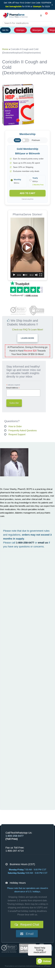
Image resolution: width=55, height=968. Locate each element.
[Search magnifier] (49, 25)
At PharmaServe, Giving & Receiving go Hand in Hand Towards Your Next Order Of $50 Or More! (27, 350)
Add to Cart (27, 193)
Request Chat (28, 924)
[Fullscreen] (40, 274)
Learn (27, 338)
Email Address (13, 388)
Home (5, 49)
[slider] (25, 275)
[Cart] (45, 15)
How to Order (15, 426)
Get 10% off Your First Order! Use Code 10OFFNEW (27, 2)
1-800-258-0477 (25, 542)
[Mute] (36, 274)
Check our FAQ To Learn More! (27, 329)
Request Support (16, 434)
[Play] (14, 274)
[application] (27, 248)
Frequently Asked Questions (22, 430)
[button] (27, 247)
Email (28, 933)
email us (43, 542)
